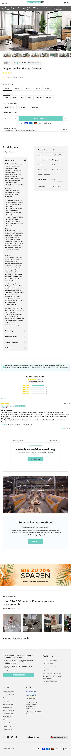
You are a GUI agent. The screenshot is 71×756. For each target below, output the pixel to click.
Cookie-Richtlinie (48, 663)
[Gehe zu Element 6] (54, 55)
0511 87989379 (31, 695)
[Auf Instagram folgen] (8, 737)
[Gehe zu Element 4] (35, 55)
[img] (5, 403)
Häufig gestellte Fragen (10, 152)
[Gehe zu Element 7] (63, 55)
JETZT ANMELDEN (18, 675)
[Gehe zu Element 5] (44, 55)
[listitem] (19, 657)
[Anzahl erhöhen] (15, 118)
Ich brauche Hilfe (31, 691)
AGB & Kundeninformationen (51, 660)
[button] (7, 73)
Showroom (6, 701)
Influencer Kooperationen (10, 723)
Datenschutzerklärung (49, 666)
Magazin (5, 720)
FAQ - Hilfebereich (8, 704)
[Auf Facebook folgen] (4, 737)
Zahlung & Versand (8, 694)
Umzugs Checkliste (8, 710)
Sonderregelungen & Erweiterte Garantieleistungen (52, 677)
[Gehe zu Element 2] (16, 55)
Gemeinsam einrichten (9, 707)
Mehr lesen (35, 541)
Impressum (46, 670)
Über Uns (5, 698)
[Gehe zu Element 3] (25, 55)
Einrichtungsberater (8, 691)
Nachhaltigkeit (7, 716)
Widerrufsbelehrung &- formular (52, 673)
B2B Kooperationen (8, 726)
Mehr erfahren (30, 130)
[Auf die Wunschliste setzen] (65, 118)
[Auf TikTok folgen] (16, 737)
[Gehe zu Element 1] (7, 55)
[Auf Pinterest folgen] (12, 737)
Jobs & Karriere (7, 729)
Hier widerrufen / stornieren (51, 681)
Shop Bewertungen (8, 713)
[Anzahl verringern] (5, 118)
